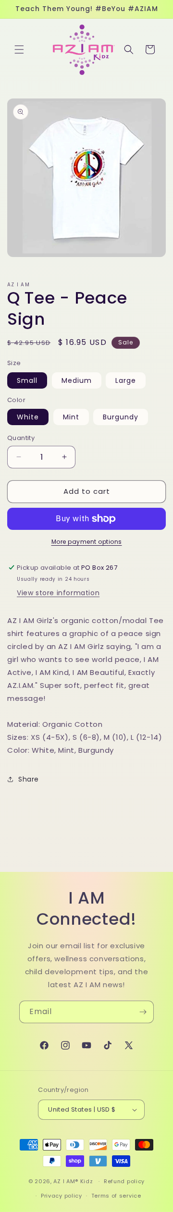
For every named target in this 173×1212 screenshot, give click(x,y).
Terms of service (116, 1196)
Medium (77, 380)
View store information (58, 593)
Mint (71, 417)
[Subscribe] (142, 1012)
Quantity (21, 437)
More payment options (86, 542)
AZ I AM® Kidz (73, 1181)
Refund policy (124, 1181)
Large (125, 380)
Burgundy (120, 417)
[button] (19, 49)
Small (27, 380)
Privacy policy (61, 1196)
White (28, 417)
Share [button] (28, 779)
